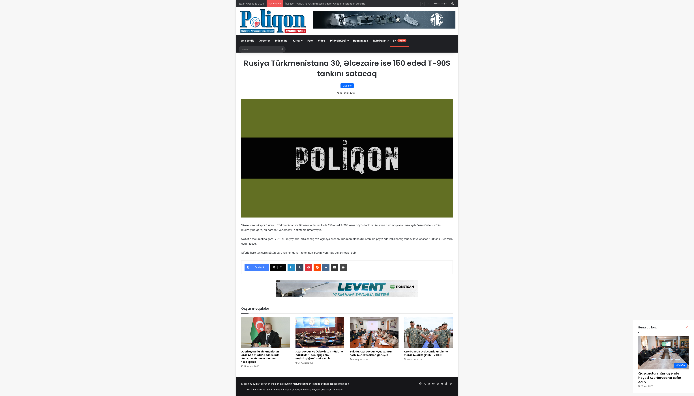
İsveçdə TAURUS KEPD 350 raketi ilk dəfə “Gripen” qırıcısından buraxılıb (325, 3)
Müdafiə (347, 85)
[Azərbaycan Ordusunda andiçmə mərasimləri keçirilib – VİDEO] (428, 332)
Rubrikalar (379, 40)
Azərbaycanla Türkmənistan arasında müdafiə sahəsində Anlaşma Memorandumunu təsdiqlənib (260, 357)
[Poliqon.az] (273, 21)
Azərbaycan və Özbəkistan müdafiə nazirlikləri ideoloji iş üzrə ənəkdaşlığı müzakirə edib (319, 355)
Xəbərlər (264, 40)
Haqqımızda (360, 40)
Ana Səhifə (247, 40)
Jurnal (296, 40)
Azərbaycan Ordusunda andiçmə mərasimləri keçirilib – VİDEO (426, 353)
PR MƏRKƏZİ (338, 40)
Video (321, 40)
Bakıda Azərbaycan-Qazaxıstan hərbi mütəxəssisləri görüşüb (371, 353)
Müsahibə (281, 40)
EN (399, 40)
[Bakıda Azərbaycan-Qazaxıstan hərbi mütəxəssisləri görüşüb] (374, 332)
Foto (310, 40)
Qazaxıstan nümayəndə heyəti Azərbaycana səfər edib (659, 377)
